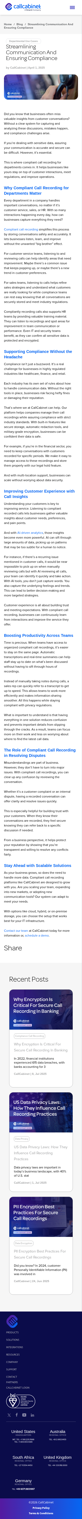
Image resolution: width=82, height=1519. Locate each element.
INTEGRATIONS (14, 1347)
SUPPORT (11, 1369)
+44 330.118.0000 (59, 1465)
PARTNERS (12, 1382)
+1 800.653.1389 (25, 1442)
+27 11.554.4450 (25, 1465)
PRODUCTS (12, 1332)
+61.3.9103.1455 (59, 1439)
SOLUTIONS (12, 1340)
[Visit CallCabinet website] (23, 13)
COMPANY (12, 1362)
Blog (20, 24)
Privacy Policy (41, 1508)
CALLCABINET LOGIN (17, 1387)
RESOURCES (13, 1354)
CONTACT (11, 1377)
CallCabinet (18, 67)
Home (8, 24)
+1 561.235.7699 (27, 1439)
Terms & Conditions (41, 1513)
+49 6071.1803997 (25, 1489)
